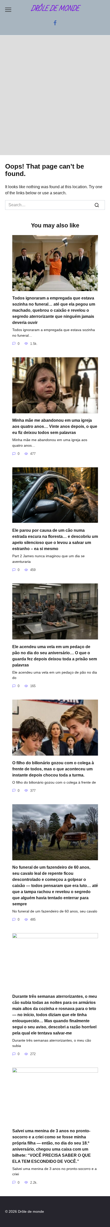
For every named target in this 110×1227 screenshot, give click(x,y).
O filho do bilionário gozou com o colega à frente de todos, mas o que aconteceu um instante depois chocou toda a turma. (53, 768)
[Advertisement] (55, 98)
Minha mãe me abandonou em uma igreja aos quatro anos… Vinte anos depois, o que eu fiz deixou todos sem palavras (54, 426)
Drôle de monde (55, 9)
